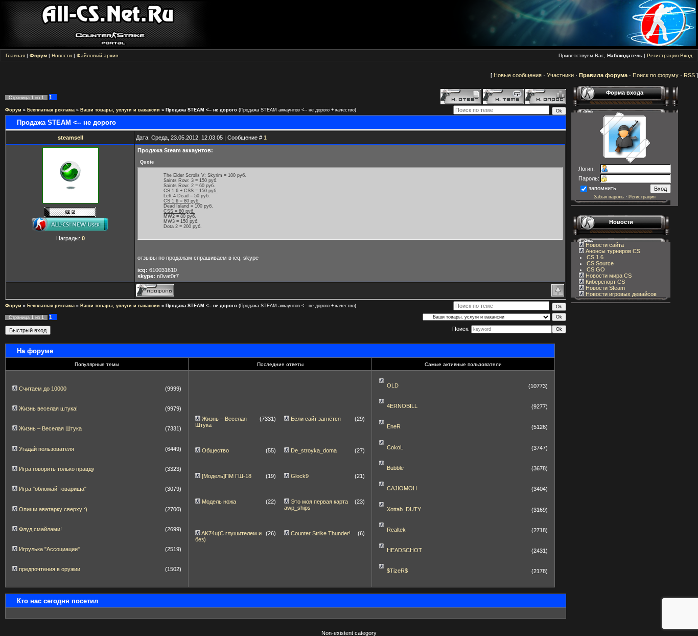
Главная (15, 55)
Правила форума (603, 75)
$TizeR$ (397, 570)
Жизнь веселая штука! (48, 408)
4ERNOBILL (402, 406)
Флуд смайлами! (40, 529)
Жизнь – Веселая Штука (50, 428)
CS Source (600, 263)
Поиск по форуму (656, 75)
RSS (689, 75)
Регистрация (663, 55)
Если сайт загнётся (316, 419)
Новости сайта (604, 245)
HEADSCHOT (404, 550)
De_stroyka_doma (314, 450)
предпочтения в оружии (49, 569)
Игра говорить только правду (57, 469)
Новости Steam (604, 288)
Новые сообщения (518, 75)
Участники (560, 75)
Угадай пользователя (46, 449)
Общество (215, 450)
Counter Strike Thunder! (321, 533)
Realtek (396, 530)
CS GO (596, 269)
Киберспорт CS (604, 282)
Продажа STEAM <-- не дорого (201, 109)
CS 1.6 (595, 257)
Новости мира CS (608, 275)
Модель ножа (219, 501)
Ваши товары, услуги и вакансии (120, 109)
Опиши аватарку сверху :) (53, 509)
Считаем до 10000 (42, 388)
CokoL (395, 447)
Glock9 (300, 476)
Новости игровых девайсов (620, 294)
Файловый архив (97, 55)
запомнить (602, 188)
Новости (62, 55)
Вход (686, 55)
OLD (393, 385)
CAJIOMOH (402, 488)
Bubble (395, 468)
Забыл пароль (609, 196)
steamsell (70, 137)
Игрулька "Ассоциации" (49, 549)
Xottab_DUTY (404, 509)
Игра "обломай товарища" (52, 489)
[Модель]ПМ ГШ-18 (226, 476)
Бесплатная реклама (51, 109)
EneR (394, 426)
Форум (13, 109)
